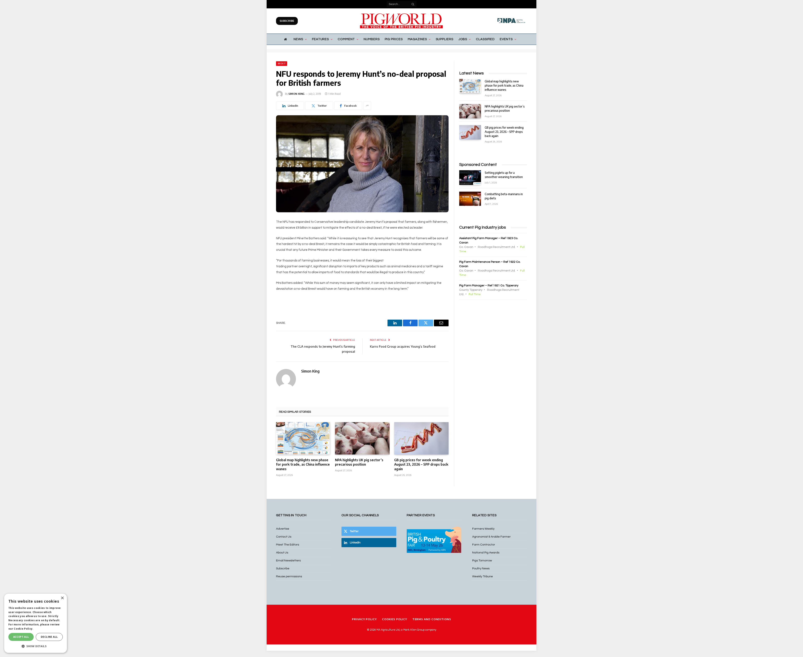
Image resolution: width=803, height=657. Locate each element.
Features (320, 39)
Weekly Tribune (482, 576)
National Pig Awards (485, 552)
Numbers (372, 39)
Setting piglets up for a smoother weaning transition (504, 175)
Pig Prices (394, 39)
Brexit (281, 63)
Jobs (462, 39)
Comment (346, 39)
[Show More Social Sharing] (367, 106)
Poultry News (481, 568)
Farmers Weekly (483, 528)
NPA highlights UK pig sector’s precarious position (359, 462)
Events (506, 39)
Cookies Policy (394, 619)
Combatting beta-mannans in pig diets (504, 196)
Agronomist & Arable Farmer (491, 536)
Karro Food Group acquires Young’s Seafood (402, 346)
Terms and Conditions (431, 619)
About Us (282, 552)
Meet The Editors (287, 544)
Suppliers (444, 39)
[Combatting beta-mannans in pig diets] (470, 199)
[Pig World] (401, 20)
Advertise (282, 528)
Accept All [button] (21, 637)
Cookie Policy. (23, 628)
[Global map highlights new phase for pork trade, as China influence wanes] (303, 438)
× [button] (62, 598)
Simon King (296, 93)
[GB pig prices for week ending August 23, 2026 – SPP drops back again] (421, 438)
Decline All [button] (49, 637)
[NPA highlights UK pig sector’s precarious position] (362, 438)
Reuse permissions (289, 576)
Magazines (417, 39)
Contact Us (283, 536)
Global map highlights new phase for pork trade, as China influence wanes (303, 464)
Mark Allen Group (414, 629)
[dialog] (35, 623)
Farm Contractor (483, 544)
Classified (485, 39)
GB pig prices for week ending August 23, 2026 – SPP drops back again (421, 464)
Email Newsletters (288, 560)
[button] (35, 646)
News (298, 39)
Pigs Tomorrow (482, 560)
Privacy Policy (364, 619)
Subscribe (287, 20)
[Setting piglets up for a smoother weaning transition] (470, 177)
